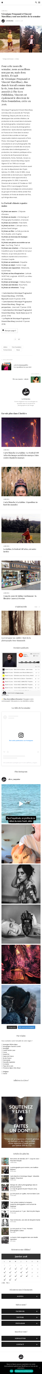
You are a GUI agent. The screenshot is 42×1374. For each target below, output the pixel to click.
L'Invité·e (4, 11)
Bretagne (6, 1048)
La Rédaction (9, 21)
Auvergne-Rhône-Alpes (10, 1044)
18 (21, 1272)
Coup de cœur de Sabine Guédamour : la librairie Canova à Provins (19, 597)
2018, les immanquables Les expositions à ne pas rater (23, 366)
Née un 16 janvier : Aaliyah (20, 379)
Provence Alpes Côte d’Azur (12, 1068)
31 (15, 1280)
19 (26, 1272)
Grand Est (6, 1054)
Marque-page (10, 331)
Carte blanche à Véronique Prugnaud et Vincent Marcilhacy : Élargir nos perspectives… (16, 304)
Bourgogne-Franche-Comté (12, 1046)
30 (10, 1280)
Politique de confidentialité (23, 1371)
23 (10, 1276)
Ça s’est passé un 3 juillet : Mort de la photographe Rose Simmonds (16, 639)
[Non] (40, 1368)
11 (21, 1269)
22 (4, 1276)
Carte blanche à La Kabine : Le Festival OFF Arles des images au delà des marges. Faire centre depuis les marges (21, 455)
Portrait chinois (7, 350)
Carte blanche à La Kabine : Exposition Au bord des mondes (20, 503)
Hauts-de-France (8, 1056)
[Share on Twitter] (19, 339)
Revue (18, 350)
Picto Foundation (16, 347)
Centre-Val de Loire (9, 1050)
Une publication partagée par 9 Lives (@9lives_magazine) (21, 762)
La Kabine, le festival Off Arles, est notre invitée (19, 550)
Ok (11, 1371)
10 (15, 1269)
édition (5, 347)
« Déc (3, 1283)
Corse (5, 1052)
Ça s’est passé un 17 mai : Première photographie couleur (21, 1229)
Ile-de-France (7, 1058)
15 (4, 1272)
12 (26, 1269)
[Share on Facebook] (15, 339)
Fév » (8, 1283)
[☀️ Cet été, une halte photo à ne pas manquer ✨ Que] (21, 884)
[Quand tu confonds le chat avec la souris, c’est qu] (21, 843)
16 (10, 1272)
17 (15, 1272)
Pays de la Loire (8, 1066)
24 (15, 1276)
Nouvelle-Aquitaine (9, 1062)
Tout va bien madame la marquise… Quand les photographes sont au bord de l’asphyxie (23, 1204)
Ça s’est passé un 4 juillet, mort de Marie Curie (24, 1194)
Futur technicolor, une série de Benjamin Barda (25, 1220)
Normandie (6, 1060)
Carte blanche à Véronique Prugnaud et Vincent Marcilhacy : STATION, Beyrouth (16, 296)
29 (4, 1280)
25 (21, 1276)
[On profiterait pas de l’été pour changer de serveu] (21, 803)
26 (26, 1276)
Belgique (6, 1071)
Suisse (5, 1073)
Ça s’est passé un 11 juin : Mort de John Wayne (25, 1211)
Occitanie (6, 1064)
